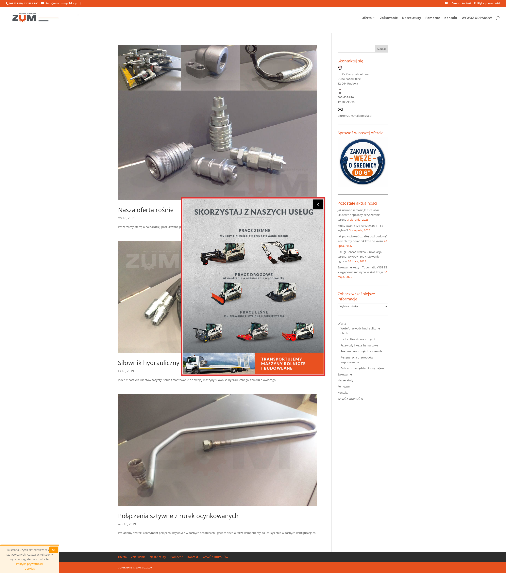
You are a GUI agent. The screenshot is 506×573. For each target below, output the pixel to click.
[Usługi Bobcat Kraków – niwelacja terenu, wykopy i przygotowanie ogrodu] (253, 286)
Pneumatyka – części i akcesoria (361, 351)
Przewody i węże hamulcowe (359, 345)
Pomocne (432, 18)
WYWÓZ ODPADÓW (477, 18)
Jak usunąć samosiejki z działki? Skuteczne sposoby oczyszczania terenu (359, 214)
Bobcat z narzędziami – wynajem (362, 368)
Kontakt (466, 3)
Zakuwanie (389, 18)
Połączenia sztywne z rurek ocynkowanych (178, 516)
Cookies (30, 568)
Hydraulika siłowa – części (358, 339)
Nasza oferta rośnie (146, 210)
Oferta (367, 18)
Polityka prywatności (487, 3)
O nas (455, 3)
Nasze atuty (411, 18)
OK (53, 549)
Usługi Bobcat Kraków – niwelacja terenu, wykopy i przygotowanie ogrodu (360, 256)
